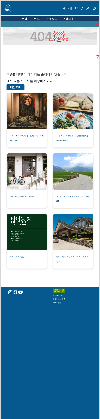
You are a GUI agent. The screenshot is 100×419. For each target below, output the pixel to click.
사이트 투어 (58, 295)
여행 (24, 18)
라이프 (36, 18)
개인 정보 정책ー (60, 299)
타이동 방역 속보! (17, 257)
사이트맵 (67, 8)
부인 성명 (57, 302)
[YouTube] (20, 292)
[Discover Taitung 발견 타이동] (8, 8)
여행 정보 (52, 18)
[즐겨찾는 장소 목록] (82, 8)
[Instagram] (10, 292)
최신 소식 (68, 18)
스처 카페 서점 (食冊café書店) (22, 196)
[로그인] (88, 8)
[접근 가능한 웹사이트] (74, 291)
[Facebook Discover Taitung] (15, 292)
